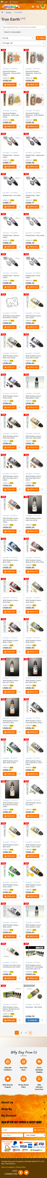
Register (15, 2)
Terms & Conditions (8, 1167)
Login (5, 2)
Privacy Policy (21, 1167)
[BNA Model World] (11, 6)
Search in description (12, 32)
